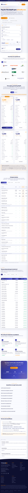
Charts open (4, 29)
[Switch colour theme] (18, 4)
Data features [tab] (4, 182)
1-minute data (12, 274)
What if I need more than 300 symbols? (6, 393)
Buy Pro (7, 127)
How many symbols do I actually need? (6, 395)
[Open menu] (26, 4)
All (1, 274)
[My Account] (20, 4)
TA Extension (2, 478)
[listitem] (20, 78)
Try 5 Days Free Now (18, 0)
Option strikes (6, 32)
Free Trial (23, 4)
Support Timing (13, 482)
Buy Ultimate (21, 161)
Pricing (21, 470)
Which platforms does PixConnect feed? (7, 408)
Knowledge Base (14, 477)
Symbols (5, 274)
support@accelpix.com (3, 471)
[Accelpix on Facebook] (1, 473)
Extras (16, 274)
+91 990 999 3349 (3, 470)
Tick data (8, 274)
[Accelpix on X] (3, 473)
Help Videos (13, 478)
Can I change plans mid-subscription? (6, 398)
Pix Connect (2, 477)
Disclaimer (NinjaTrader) (14, 466)
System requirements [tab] (5, 184)
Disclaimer (15, 490)
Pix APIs (21, 466)
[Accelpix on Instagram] (5, 473)
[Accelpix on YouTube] (8, 473)
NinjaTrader (2, 481)
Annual (16, 92)
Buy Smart (20, 127)
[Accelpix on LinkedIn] (6, 473)
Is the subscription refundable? (5, 406)
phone (21, 431)
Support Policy (6, 490)
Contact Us (13, 467)
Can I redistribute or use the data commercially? (8, 411)
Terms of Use (2, 490)
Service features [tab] (17, 182)
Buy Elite (7, 161)
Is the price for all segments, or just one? (7, 390)
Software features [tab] (10, 182)
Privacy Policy (11, 490)
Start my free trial (13, 367)
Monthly (12, 92)
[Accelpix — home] (4, 4)
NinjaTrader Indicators (22, 467)
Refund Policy (19, 490)
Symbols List (2, 482)
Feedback (13, 481)
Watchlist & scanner (5, 35)
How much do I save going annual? (6, 403)
